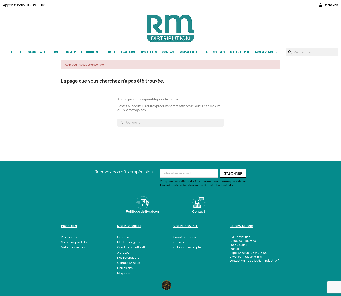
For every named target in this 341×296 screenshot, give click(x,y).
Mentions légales (128, 242)
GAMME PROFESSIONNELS (80, 52)
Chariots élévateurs (119, 52)
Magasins (123, 273)
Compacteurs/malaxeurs (181, 52)
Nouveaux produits (74, 242)
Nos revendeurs (267, 52)
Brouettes (148, 52)
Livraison (123, 237)
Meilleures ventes (73, 247)
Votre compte (185, 226)
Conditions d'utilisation (132, 247)
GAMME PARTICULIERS (43, 52)
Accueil (16, 52)
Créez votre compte (187, 247)
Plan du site (125, 268)
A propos (123, 252)
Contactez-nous (128, 263)
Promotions (69, 237)
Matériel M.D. (240, 52)
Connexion (180, 242)
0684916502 (36, 5)
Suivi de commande (186, 237)
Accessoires (215, 52)
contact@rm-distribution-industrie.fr (255, 260)
